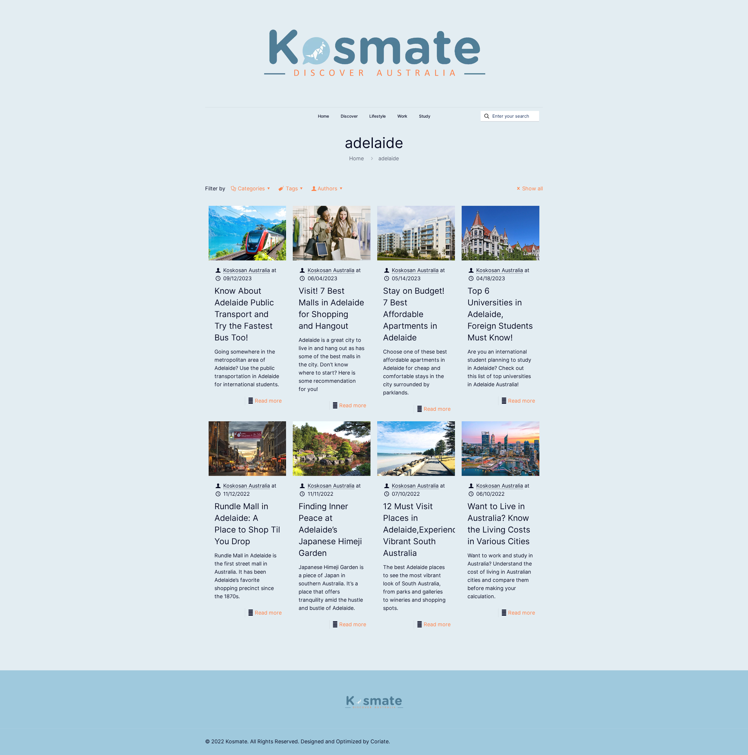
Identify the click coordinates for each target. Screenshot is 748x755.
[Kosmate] (374, 53)
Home (356, 158)
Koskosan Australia (246, 270)
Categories (251, 188)
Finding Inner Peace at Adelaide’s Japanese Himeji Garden (330, 529)
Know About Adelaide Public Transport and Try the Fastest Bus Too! (244, 314)
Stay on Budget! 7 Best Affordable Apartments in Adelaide (413, 314)
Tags (292, 188)
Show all (532, 188)
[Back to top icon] (720, 743)
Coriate (379, 741)
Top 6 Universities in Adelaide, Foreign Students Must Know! (500, 314)
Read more (268, 401)
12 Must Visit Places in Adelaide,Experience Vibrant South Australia (422, 529)
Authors (327, 188)
